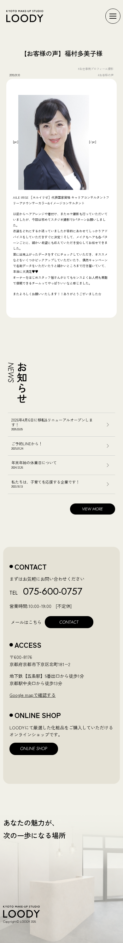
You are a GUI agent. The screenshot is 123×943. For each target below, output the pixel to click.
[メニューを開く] (112, 16)
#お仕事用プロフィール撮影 (96, 68)
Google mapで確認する (32, 695)
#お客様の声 (106, 75)
